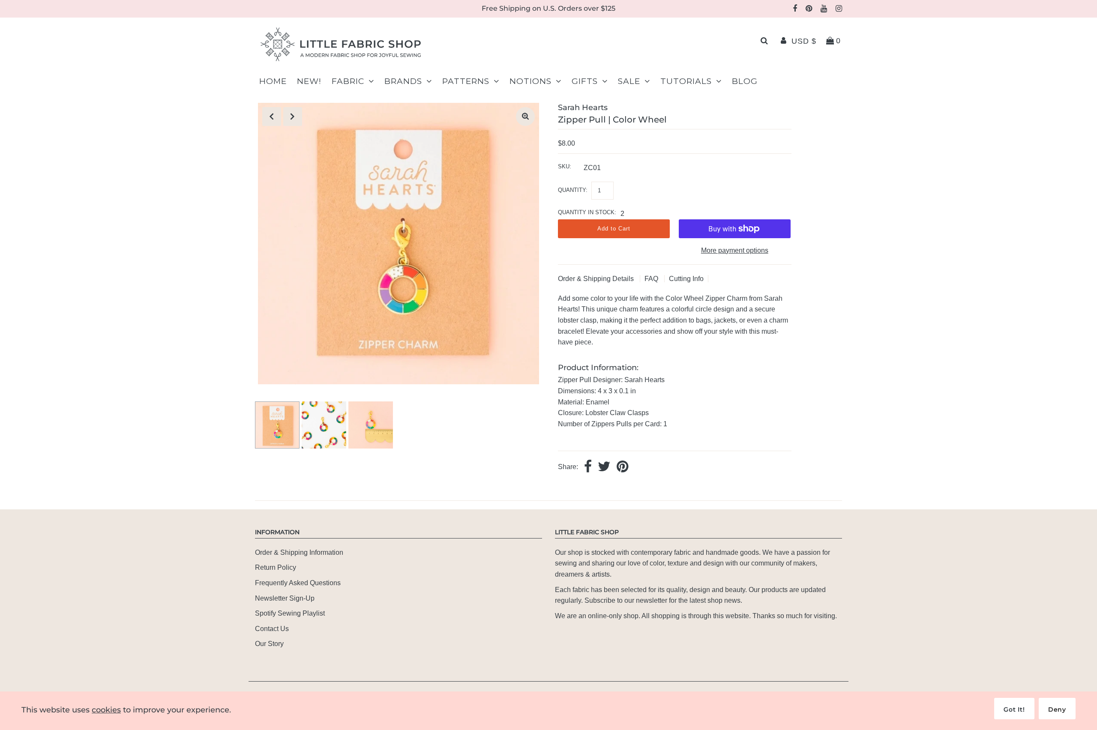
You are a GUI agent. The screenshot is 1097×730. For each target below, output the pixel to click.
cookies (106, 710)
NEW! (309, 81)
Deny (1057, 709)
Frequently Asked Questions (298, 582)
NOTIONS (530, 81)
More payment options (734, 250)
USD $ (803, 41)
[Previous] (271, 116)
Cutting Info (686, 278)
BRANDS (403, 81)
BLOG (745, 81)
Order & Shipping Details (596, 278)
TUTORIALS (686, 81)
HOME (273, 81)
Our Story (269, 643)
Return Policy (275, 567)
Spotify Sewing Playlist (290, 613)
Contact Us (272, 628)
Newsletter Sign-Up (285, 598)
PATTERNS (465, 81)
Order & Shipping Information (299, 552)
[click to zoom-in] (525, 116)
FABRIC (348, 81)
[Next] (292, 116)
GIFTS (585, 81)
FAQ (652, 278)
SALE (629, 81)
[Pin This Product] (622, 467)
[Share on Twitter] (604, 467)
